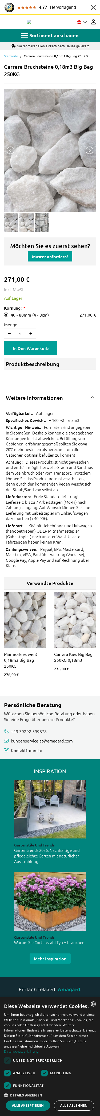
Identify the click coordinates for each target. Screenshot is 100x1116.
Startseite (11, 56)
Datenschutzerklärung (21, 1051)
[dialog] (50, 1056)
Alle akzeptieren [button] (28, 1105)
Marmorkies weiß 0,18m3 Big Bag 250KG (20, 659)
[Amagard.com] (29, 22)
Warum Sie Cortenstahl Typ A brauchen (49, 942)
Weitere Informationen (34, 397)
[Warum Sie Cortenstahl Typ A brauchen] (50, 901)
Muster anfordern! (50, 256)
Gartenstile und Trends (34, 844)
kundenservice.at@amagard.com (42, 741)
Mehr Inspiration (50, 958)
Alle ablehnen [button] (74, 1105)
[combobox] (93, 1004)
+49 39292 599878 (29, 731)
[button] (50, 1095)
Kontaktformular (26, 750)
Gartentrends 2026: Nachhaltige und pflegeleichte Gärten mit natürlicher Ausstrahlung (47, 855)
